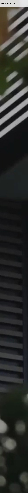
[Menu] (22, 4)
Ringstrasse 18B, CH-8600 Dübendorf (7, 5)
